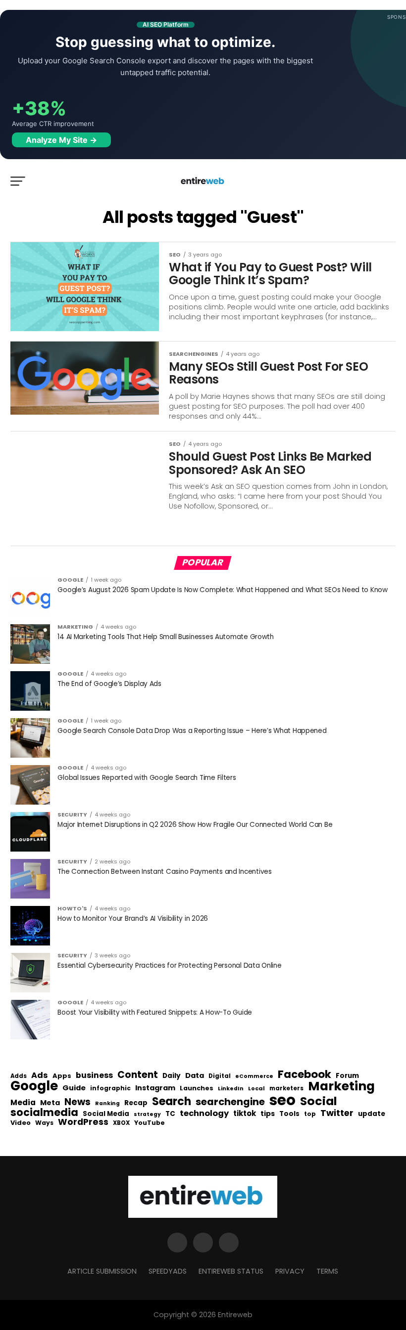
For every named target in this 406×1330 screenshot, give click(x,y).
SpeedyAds (168, 1271)
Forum (347, 1076)
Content (137, 1074)
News (77, 1102)
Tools (289, 1114)
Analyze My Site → (61, 140)
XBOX (121, 1123)
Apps (61, 1076)
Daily (171, 1076)
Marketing (341, 1086)
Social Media (106, 1114)
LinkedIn (231, 1089)
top (310, 1114)
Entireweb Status (231, 1271)
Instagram (155, 1088)
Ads (39, 1075)
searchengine (230, 1102)
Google (34, 1085)
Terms (327, 1271)
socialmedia (44, 1113)
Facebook (304, 1074)
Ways (44, 1123)
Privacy (289, 1271)
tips (267, 1114)
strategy (147, 1114)
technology (204, 1113)
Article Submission (102, 1271)
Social (318, 1101)
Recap (136, 1103)
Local (256, 1088)
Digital (219, 1076)
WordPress (83, 1121)
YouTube (149, 1123)
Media (23, 1103)
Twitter (337, 1113)
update (371, 1114)
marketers (286, 1088)
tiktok (244, 1113)
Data (194, 1075)
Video (20, 1123)
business (94, 1075)
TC (170, 1114)
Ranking (107, 1104)
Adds (18, 1076)
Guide (74, 1088)
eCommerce (254, 1076)
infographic (110, 1088)
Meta (50, 1103)
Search (171, 1101)
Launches (196, 1088)
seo (282, 1100)
